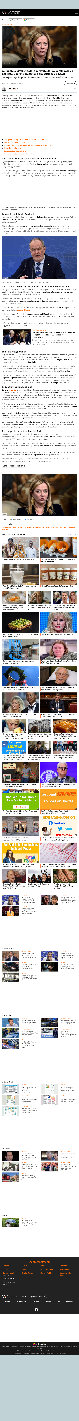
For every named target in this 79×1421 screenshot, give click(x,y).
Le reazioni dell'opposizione (15, 151)
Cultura (5, 1269)
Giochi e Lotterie (46, 1269)
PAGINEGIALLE (15, 1346)
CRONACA (24, 962)
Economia (63, 1266)
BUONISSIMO (74, 1346)
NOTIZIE (13, 12)
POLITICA (9, 24)
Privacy (34, 1350)
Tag (59, 1301)
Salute (23, 1269)
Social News (64, 1269)
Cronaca (5, 1266)
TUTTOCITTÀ (50, 1346)
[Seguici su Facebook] (36, 1310)
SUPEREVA (39, 1348)
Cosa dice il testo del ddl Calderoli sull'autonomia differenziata (28, 145)
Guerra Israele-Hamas (65, 1274)
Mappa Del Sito (21, 1301)
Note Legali (27, 1350)
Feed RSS (7, 1301)
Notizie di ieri (7, 1276)
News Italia (70, 1301)
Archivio (48, 1301)
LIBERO (3, 1346)
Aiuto (60, 1350)
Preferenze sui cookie (52, 1350)
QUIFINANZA (67, 1346)
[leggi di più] (75, 89)
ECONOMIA (63, 1085)
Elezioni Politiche (46, 1273)
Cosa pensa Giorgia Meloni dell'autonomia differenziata (25, 139)
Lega (5, 466)
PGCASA (34, 1346)
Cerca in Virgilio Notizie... (32, 1296)
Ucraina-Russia (27, 1273)
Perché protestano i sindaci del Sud (18, 154)
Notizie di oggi (8, 1273)
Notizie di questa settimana (8, 1279)
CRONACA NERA (26, 951)
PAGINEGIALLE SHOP (25, 1346)
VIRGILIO (8, 1346)
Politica (24, 1266)
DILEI (55, 1346)
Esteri (42, 1266)
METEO (23, 1218)
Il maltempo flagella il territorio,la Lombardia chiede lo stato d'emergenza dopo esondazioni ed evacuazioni (39, 528)
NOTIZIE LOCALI (65, 1018)
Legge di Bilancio (23, 310)
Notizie (12, 1296)
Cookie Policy (41, 1350)
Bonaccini (12, 390)
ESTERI (62, 1095)
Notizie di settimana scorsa (9, 1283)
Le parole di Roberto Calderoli (15, 142)
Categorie (36, 1301)
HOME (4, 24)
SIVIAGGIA (60, 1346)
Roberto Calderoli (17, 466)
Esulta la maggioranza (12, 148)
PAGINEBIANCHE (41, 1346)
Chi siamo (19, 1350)
